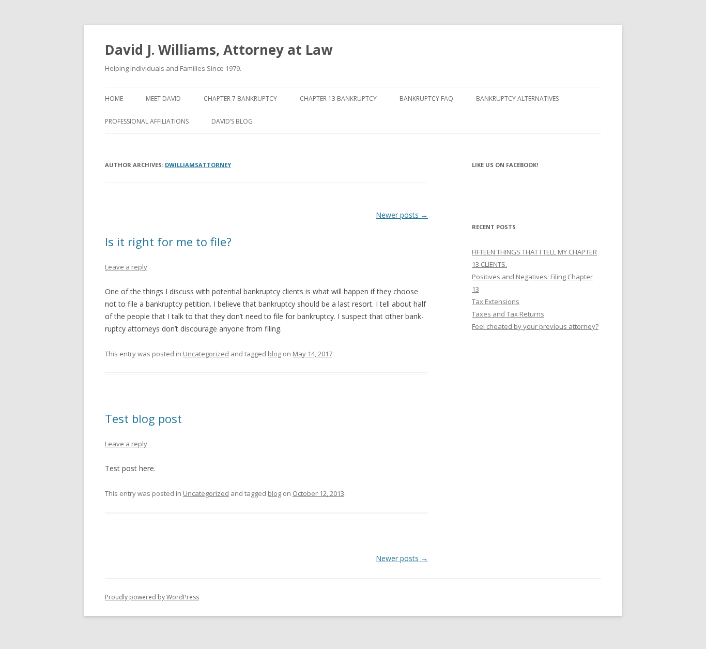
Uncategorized (206, 353)
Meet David (163, 98)
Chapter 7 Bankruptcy (240, 98)
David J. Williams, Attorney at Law (218, 49)
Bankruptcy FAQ (426, 98)
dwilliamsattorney (198, 165)
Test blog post (143, 418)
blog (274, 353)
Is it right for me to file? (168, 241)
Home (114, 98)
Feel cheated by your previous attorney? (535, 326)
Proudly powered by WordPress (152, 597)
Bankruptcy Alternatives (517, 98)
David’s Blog (232, 121)
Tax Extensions (495, 301)
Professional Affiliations (147, 121)
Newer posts (402, 215)
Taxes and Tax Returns (508, 314)
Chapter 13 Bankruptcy (338, 98)
